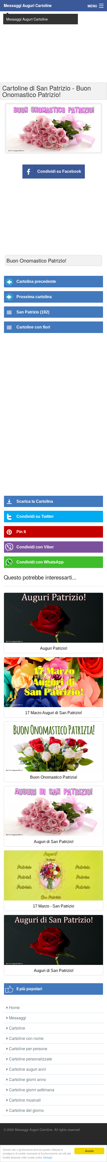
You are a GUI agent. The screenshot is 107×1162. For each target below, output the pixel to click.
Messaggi (17, 1018)
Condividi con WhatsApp (40, 562)
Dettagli (47, 1157)
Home (14, 1007)
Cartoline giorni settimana (31, 1090)
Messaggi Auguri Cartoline (28, 5)
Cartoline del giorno (26, 1110)
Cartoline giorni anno (27, 1079)
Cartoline (16, 1028)
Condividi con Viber (35, 547)
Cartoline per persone (27, 1048)
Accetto (89, 1151)
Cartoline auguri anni (27, 1069)
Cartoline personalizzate (30, 1059)
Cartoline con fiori (33, 327)
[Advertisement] (53, 46)
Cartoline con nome (26, 1038)
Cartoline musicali (24, 1100)
